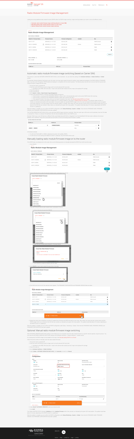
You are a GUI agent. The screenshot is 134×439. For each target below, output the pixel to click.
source (56, 437)
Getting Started (86, 5)
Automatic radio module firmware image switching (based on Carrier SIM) (49, 23)
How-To (94, 5)
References (101, 5)
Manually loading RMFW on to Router (81, 99)
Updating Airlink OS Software (81, 100)
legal (72, 437)
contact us (66, 437)
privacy (77, 437)
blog (61, 437)
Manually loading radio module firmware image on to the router (46, 24)
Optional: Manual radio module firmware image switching (45, 26)
